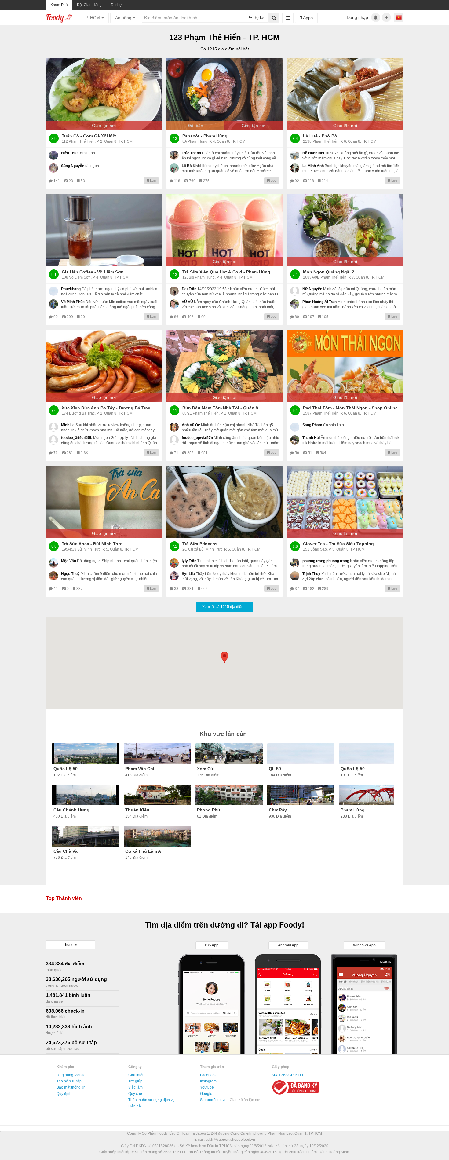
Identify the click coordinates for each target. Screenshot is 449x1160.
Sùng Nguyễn (72, 166)
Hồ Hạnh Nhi (313, 153)
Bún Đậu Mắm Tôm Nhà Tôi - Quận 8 (220, 407)
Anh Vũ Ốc (191, 425)
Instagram (208, 1081)
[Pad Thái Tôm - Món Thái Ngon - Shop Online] (345, 366)
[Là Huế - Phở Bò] (345, 94)
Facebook (208, 1075)
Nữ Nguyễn (312, 289)
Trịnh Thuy (311, 574)
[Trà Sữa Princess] (224, 502)
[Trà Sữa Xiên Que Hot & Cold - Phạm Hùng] (224, 230)
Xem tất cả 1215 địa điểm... (224, 607)
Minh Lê (68, 425)
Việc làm (135, 1087)
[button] (224, 657)
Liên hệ (134, 1106)
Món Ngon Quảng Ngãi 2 (328, 271)
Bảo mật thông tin (71, 1087)
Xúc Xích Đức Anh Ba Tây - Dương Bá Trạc (106, 407)
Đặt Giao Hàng (89, 5)
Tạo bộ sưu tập (69, 1081)
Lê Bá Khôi (191, 166)
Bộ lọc (258, 17)
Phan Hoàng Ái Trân (319, 302)
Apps (307, 17)
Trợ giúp (135, 1081)
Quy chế (135, 1094)
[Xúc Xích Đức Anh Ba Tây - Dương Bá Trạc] (104, 366)
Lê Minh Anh (313, 166)
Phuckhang (71, 289)
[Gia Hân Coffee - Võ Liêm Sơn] (104, 230)
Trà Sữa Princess (199, 543)
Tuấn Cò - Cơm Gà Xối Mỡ (89, 136)
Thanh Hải (311, 438)
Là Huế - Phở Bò (320, 136)
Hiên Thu (68, 153)
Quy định (64, 1094)
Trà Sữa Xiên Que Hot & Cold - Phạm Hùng (226, 271)
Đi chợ (116, 5)
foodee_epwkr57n (197, 438)
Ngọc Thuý (70, 574)
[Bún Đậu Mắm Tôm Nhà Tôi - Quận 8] (224, 366)
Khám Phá (59, 5)
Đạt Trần (189, 289)
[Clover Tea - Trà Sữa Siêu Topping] (345, 502)
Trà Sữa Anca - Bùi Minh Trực (92, 543)
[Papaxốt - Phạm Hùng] (224, 94)
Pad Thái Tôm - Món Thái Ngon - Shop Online (350, 407)
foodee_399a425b (76, 438)
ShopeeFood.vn (214, 1100)
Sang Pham (312, 425)
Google (206, 1094)
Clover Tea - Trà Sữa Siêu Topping (338, 543)
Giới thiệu (136, 1075)
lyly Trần (189, 561)
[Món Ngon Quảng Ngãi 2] (345, 230)
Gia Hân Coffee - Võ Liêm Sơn (93, 271)
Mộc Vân (68, 561)
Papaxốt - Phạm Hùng (205, 136)
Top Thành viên (64, 898)
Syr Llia (188, 574)
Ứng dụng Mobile (71, 1075)
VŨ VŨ (187, 302)
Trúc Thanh (191, 153)
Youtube (207, 1087)
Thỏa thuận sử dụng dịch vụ (151, 1100)
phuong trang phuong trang (325, 561)
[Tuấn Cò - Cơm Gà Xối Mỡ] (104, 94)
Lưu (152, 180)
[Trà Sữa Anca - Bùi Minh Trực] (104, 502)
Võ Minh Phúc (73, 302)
